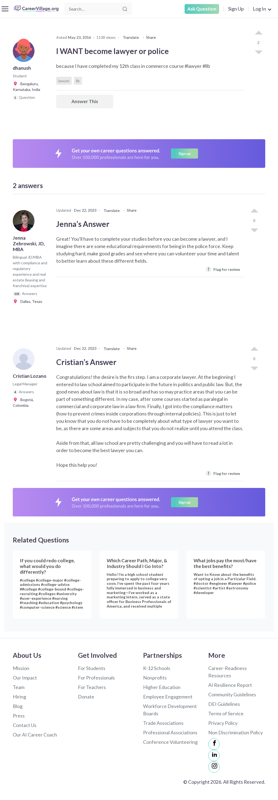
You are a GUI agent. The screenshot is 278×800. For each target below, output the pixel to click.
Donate (86, 697)
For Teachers (92, 687)
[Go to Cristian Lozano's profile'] (25, 360)
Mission (21, 668)
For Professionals (96, 678)
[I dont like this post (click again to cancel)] (258, 51)
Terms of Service (226, 713)
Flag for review (224, 269)
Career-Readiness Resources (227, 671)
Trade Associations (163, 723)
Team (18, 687)
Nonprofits (155, 678)
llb (78, 80)
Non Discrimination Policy (235, 732)
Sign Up (236, 9)
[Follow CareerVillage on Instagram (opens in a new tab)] (214, 767)
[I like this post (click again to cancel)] (258, 33)
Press (19, 716)
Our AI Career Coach (35, 735)
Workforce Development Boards (170, 709)
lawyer (64, 80)
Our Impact (25, 678)
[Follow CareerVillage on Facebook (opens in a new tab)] (214, 744)
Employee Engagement (167, 697)
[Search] (125, 9)
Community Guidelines (232, 694)
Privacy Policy (223, 723)
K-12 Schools (156, 668)
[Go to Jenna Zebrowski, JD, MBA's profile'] (25, 222)
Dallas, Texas (30, 301)
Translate (131, 37)
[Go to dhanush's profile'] (25, 52)
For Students (91, 668)
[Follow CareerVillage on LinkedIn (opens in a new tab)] (214, 755)
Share (151, 37)
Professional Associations (170, 732)
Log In (259, 9)
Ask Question (201, 9)
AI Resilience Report (230, 685)
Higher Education (162, 687)
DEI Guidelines (224, 704)
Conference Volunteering (170, 742)
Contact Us (24, 725)
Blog (18, 706)
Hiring (19, 697)
